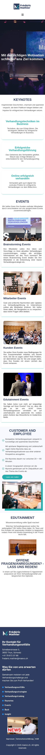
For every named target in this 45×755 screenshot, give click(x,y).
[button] (22, 15)
